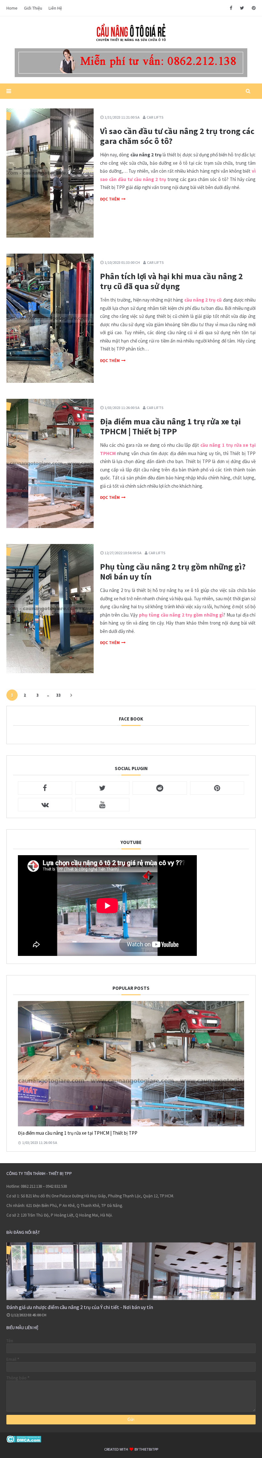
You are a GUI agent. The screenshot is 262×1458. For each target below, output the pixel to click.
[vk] (45, 804)
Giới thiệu (33, 8)
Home (12, 8)
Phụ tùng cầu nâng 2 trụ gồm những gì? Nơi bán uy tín (173, 571)
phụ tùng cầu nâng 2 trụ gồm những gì (181, 615)
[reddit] (160, 788)
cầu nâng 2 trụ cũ (203, 300)
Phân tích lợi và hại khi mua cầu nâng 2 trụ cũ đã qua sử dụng (171, 281)
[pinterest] (253, 8)
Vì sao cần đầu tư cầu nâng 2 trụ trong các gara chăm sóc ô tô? (177, 136)
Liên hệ (55, 8)
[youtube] (102, 804)
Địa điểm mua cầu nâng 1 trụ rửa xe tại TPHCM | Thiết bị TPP (170, 426)
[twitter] (242, 8)
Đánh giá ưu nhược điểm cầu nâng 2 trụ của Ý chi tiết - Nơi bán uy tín (79, 1307)
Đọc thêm (110, 199)
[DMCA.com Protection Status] (23, 1441)
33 (58, 695)
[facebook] (231, 8)
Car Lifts (155, 117)
